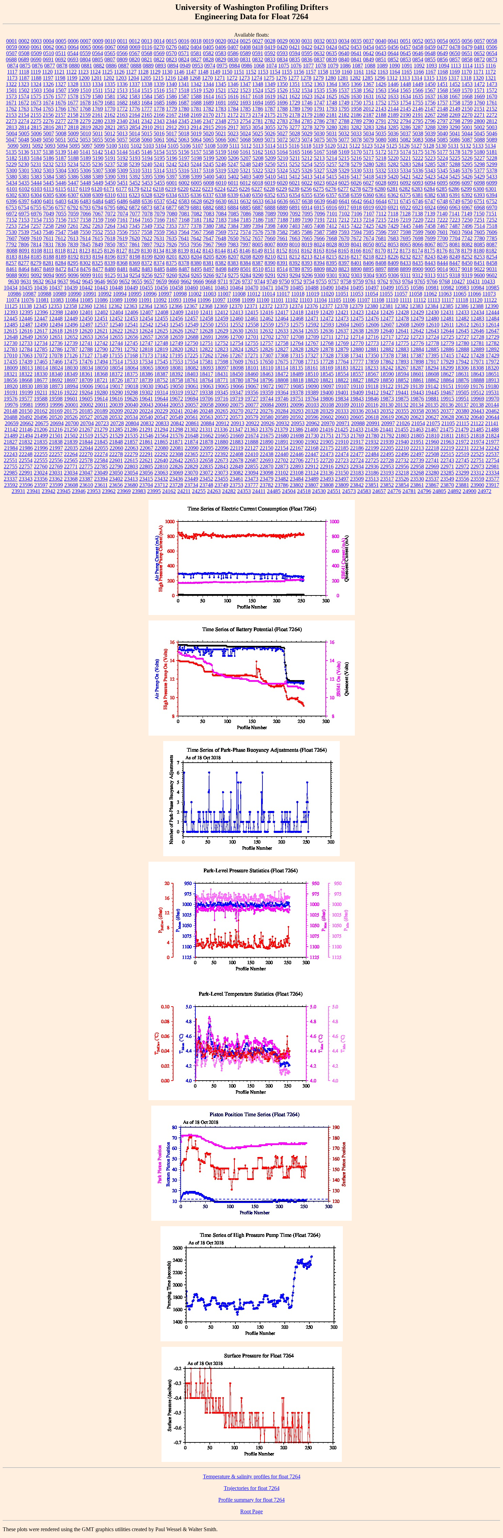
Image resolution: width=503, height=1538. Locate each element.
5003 (491, 127)
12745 (131, 343)
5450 (110, 183)
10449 (131, 288)
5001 (467, 127)
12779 (447, 343)
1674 (48, 103)
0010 (110, 41)
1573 (11, 96)
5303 (48, 170)
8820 (331, 269)
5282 (393, 164)
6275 (318, 189)
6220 (183, 189)
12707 (282, 337)
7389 (245, 226)
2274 (23, 121)
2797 (442, 121)
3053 (245, 127)
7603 (454, 232)
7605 (479, 232)
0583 (220, 53)
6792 (72, 207)
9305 (381, 275)
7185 (245, 220)
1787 (270, 109)
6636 (282, 201)
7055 (60, 214)
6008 (208, 183)
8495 (196, 269)
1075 (283, 66)
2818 (73, 127)
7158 (85, 220)
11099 (248, 300)
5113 (258, 146)
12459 (221, 318)
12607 (387, 325)
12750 (191, 343)
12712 (342, 337)
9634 (50, 281)
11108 (377, 300)
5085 (442, 140)
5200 (221, 158)
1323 (23, 84)
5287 (442, 164)
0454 (368, 47)
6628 (196, 201)
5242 (171, 164)
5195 (159, 158)
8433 (405, 263)
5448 (85, 183)
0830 (233, 59)
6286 (454, 189)
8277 (23, 263)
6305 (48, 195)
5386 (73, 177)
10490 (327, 288)
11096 (204, 300)
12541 (131, 325)
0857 (454, 59)
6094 (430, 183)
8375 (171, 263)
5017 (171, 133)
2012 (368, 109)
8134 (158, 251)
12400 (71, 312)
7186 (258, 220)
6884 (233, 207)
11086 (101, 300)
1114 (467, 66)
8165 (343, 251)
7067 (97, 214)
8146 (245, 251)
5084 (430, 140)
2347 (208, 121)
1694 (257, 103)
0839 (331, 59)
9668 (210, 281)
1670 (491, 96)
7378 (196, 226)
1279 (318, 78)
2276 (48, 121)
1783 (220, 109)
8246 (442, 257)
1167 (430, 72)
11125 (10, 306)
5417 (356, 177)
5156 (183, 152)
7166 (159, 220)
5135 (11, 152)
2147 (430, 109)
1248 (182, 78)
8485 (159, 269)
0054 (442, 41)
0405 (208, 47)
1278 (305, 78)
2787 (331, 121)
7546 (48, 232)
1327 (60, 84)
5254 (306, 164)
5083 (417, 140)
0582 (208, 53)
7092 (294, 214)
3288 (430, 127)
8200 (159, 257)
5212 (306, 158)
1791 (319, 109)
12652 (71, 337)
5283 (405, 164)
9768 (444, 281)
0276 (171, 47)
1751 (368, 103)
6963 (454, 207)
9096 (73, 275)
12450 (86, 318)
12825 (251, 349)
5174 (405, 152)
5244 (196, 164)
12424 (372, 312)
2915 (208, 127)
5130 (441, 146)
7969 (220, 244)
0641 (356, 53)
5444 (36, 183)
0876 (37, 66)
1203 (121, 78)
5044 (467, 133)
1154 (275, 72)
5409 (258, 177)
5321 (245, 170)
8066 (417, 244)
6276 (330, 189)
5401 (221, 177)
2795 (417, 121)
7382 (220, 226)
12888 (462, 349)
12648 (11, 337)
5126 (404, 146)
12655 (116, 337)
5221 (405, 158)
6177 (121, 189)
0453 (356, 47)
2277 (60, 121)
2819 (85, 127)
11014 (268, 294)
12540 (116, 325)
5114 (270, 146)
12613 (477, 325)
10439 (71, 288)
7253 (11, 226)
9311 (405, 275)
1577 (60, 96)
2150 (467, 109)
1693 (245, 103)
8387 (257, 263)
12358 (70, 306)
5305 (73, 170)
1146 (179, 72)
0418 (257, 47)
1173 (12, 78)
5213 (319, 158)
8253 (479, 257)
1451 (442, 84)
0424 (331, 47)
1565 (405, 90)
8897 (380, 269)
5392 (134, 177)
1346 (233, 84)
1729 (294, 103)
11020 (327, 294)
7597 (393, 232)
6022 (306, 183)
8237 (417, 257)
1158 (323, 72)
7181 (196, 220)
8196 (110, 257)
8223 (380, 257)
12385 (446, 306)
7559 (159, 232)
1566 (417, 90)
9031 (491, 269)
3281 (343, 127)
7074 (122, 214)
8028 (331, 244)
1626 (343, 96)
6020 (282, 183)
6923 (417, 207)
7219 (405, 220)
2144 (393, 109)
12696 (222, 337)
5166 (306, 152)
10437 (56, 288)
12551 (222, 325)
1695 (270, 103)
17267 (236, 355)
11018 (298, 294)
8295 (72, 263)
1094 (443, 66)
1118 (24, 72)
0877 (49, 66)
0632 (319, 53)
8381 (208, 263)
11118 (461, 300)
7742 (467, 238)
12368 (205, 306)
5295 (467, 164)
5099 (99, 146)
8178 (454, 251)
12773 (372, 343)
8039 (343, 244)
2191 (417, 115)
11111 (406, 300)
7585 (294, 232)
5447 (73, 183)
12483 (477, 318)
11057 (401, 294)
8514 (282, 269)
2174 (257, 115)
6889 (282, 207)
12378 (341, 306)
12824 (236, 349)
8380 (196, 263)
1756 (430, 103)
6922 (405, 207)
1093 (431, 66)
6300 (478, 189)
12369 (221, 306)
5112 (246, 146)
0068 (122, 47)
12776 (417, 343)
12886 (447, 349)
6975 (23, 214)
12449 (71, 318)
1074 (271, 66)
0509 (36, 53)
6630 (221, 201)
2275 (35, 121)
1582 (122, 96)
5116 (294, 146)
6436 (73, 201)
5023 (233, 133)
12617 (41, 331)
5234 (72, 164)
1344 (208, 84)
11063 (445, 294)
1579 (85, 96)
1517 (171, 90)
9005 (430, 269)
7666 (319, 238)
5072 (282, 140)
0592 (270, 53)
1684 (146, 103)
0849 (368, 59)
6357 (331, 195)
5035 (380, 133)
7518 (491, 226)
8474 (73, 269)
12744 (116, 343)
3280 (331, 127)
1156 (299, 72)
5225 (454, 158)
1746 (306, 103)
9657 (149, 281)
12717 (387, 337)
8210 (270, 257)
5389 (97, 177)
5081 (393, 140)
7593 (343, 232)
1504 (48, 90)
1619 (270, 96)
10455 (146, 288)
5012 (109, 133)
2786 (319, 121)
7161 (122, 220)
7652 (245, 238)
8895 (368, 269)
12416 (266, 312)
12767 (312, 343)
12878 (327, 349)
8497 (208, 269)
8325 (97, 263)
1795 (343, 109)
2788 (343, 121)
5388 (85, 177)
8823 (343, 269)
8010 (294, 244)
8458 (491, 263)
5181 (491, 152)
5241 (159, 164)
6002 (184, 183)
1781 (196, 109)
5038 (417, 133)
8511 (270, 269)
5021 (220, 133)
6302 (11, 195)
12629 (221, 331)
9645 (87, 281)
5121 (342, 146)
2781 (257, 121)
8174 (417, 251)
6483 (85, 201)
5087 (467, 140)
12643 (432, 331)
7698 (417, 238)
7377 (183, 226)
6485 (110, 201)
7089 (270, 214)
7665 (306, 238)
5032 (343, 133)
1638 (442, 96)
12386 (461, 306)
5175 (417, 152)
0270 (159, 47)
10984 (477, 288)
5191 (110, 158)
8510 (258, 269)
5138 (48, 152)
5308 (110, 170)
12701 (252, 337)
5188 (73, 158)
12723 (417, 337)
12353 (55, 306)
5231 (35, 164)
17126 (71, 355)
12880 (357, 349)
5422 (417, 177)
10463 (221, 288)
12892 (492, 349)
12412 (221, 312)
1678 (85, 103)
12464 (281, 318)
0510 (48, 53)
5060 (146, 140)
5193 (134, 158)
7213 (356, 220)
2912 (171, 127)
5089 (491, 140)
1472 (479, 84)
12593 (327, 325)
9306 (393, 275)
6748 (442, 201)
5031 (331, 133)
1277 (293, 78)
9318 (454, 275)
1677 (72, 103)
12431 (447, 312)
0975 (222, 66)
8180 (479, 251)
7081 (184, 214)
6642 (356, 201)
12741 (86, 343)
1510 (85, 90)
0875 (25, 66)
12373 (281, 306)
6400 (36, 201)
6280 (380, 189)
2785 (306, 121)
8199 (147, 257)
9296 (307, 275)
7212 (343, 220)
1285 (367, 78)
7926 (171, 244)
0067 (110, 47)
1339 (159, 84)
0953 (197, 66)
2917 (233, 127)
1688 (196, 103)
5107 (197, 146)
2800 (479, 121)
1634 (405, 96)
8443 (430, 263)
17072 (41, 355)
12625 (161, 331)
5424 (442, 177)
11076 (27, 300)
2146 (417, 109)
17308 (281, 355)
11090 (130, 300)
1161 (358, 72)
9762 (382, 281)
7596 (380, 232)
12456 (176, 318)
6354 (294, 195)
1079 (332, 66)
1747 (319, 103)
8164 (331, 251)
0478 (454, 47)
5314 (159, 170)
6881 (196, 207)
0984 (234, 66)
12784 (26, 349)
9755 (321, 281)
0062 (48, 47)
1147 (191, 72)
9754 (309, 281)
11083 (57, 300)
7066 (85, 214)
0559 (85, 53)
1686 (171, 103)
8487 (184, 269)
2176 (282, 115)
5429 (479, 177)
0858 (467, 59)
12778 (432, 343)
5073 (294, 140)
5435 (23, 183)
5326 (306, 170)
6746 (417, 201)
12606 (372, 325)
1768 (85, 109)
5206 (233, 158)
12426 (387, 312)
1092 (419, 66)
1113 (456, 66)
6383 (442, 195)
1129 (155, 72)
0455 (380, 47)
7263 (97, 226)
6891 (294, 207)
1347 (245, 84)
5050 (48, 140)
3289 (442, 127)
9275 (233, 275)
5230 (23, 164)
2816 (48, 127)
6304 (36, 195)
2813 (11, 127)
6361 (380, 195)
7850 (109, 244)
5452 (134, 183)
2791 (380, 121)
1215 (158, 78)
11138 (25, 306)
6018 (257, 183)
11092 (160, 300)
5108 (210, 146)
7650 (233, 238)
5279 (356, 164)
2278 (72, 121)
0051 (405, 41)
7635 (171, 238)
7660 (270, 238)
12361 (100, 306)
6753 (11, 207)
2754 (245, 121)
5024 (245, 133)
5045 (479, 133)
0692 (60, 59)
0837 (319, 59)
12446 (26, 318)
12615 (10, 331)
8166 (355, 251)
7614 (85, 238)
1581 (109, 96)
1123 (83, 72)
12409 (176, 312)
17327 (312, 355)
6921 (393, 207)
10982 (447, 288)
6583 (184, 201)
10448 (116, 288)
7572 (233, 232)
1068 (259, 66)
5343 (430, 170)
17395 (432, 355)
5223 (430, 158)
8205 (208, 257)
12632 (266, 331)
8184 (23, 257)
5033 (356, 133)
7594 (356, 232)
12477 (387, 318)
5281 (380, 164)
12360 (85, 306)
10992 (105, 294)
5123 (367, 146)
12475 (357, 318)
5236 (97, 164)
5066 (220, 140)
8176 (442, 251)
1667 (454, 96)
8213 (306, 257)
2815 (36, 127)
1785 (245, 109)
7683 (393, 238)
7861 (134, 244)
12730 (10, 343)
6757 (60, 207)
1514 (134, 90)
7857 (122, 244)
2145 (405, 109)
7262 (85, 226)
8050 (368, 244)
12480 (432, 318)
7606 (491, 232)
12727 (462, 337)
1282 (355, 78)
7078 (147, 214)
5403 (245, 177)
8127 (121, 251)
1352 (306, 84)
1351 (294, 84)
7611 (48, 238)
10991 (89, 294)
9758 (345, 281)
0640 (343, 53)
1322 (11, 84)
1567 (430, 90)
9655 (136, 281)
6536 (147, 201)
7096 (319, 214)
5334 (405, 170)
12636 (327, 331)
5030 (319, 133)
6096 (454, 183)
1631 (368, 96)
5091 (25, 146)
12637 (342, 331)
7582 (282, 232)
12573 (282, 325)
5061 (159, 140)
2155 (35, 115)
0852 (393, 59)
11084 (71, 300)
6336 (196, 195)
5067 (233, 140)
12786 (56, 349)
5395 (147, 177)
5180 (479, 152)
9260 (171, 275)
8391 (282, 263)
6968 (479, 207)
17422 (462, 355)
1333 (85, 84)
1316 (441, 78)
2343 (159, 121)
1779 (171, 109)
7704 (454, 238)
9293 (282, 275)
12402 (101, 312)
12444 (492, 312)
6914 (306, 207)
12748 (161, 343)
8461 (11, 269)
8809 (319, 269)
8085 (479, 244)
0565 (109, 53)
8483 (147, 269)
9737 (247, 281)
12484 (492, 318)
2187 (368, 115)
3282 (356, 127)
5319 (220, 170)
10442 (86, 288)
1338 (146, 84)
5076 (331, 140)
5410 (270, 177)
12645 (462, 331)
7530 (11, 232)
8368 (122, 263)
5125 (391, 146)
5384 (48, 177)
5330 (356, 170)
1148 (203, 72)
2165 (146, 115)
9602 (491, 275)
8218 (368, 257)
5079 (368, 140)
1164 (394, 72)
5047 (11, 140)
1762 (11, 109)
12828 (297, 349)
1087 (357, 66)
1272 (232, 78)
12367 (190, 306)
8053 (393, 244)
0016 (183, 41)
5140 (72, 152)
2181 (331, 115)
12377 (326, 306)
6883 (220, 207)
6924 (430, 207)
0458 (417, 47)
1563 (380, 90)
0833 (270, 59)
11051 (342, 294)
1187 (24, 78)
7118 (393, 214)
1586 (171, 96)
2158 (72, 115)
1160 (346, 72)
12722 (402, 337)
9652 (124, 281)
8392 (294, 263)
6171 (109, 189)
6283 (417, 189)
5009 (73, 133)
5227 (479, 158)
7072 (110, 214)
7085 (233, 214)
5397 (171, 177)
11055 (386, 294)
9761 (370, 281)
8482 (134, 269)
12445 (10, 318)
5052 (72, 140)
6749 (454, 201)
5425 (454, 177)
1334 (97, 84)
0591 (257, 53)
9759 (358, 281)
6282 (404, 189)
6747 (430, 201)
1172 (490, 72)
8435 (417, 263)
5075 (319, 140)
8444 (442, 263)
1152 (251, 72)
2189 (393, 115)
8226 (393, 257)
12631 (251, 331)
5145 (134, 152)
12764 (297, 343)
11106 (349, 300)
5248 (245, 164)
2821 (110, 127)
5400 (208, 177)
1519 (196, 90)
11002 (195, 294)
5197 (184, 158)
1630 (356, 96)
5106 (185, 146)
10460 (191, 288)
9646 (99, 281)
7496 (467, 226)
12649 (26, 337)
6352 (270, 195)
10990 (74, 294)
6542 (171, 201)
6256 (306, 189)
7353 (171, 226)
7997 (245, 244)
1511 (97, 90)
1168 (442, 72)
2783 (282, 121)
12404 (116, 312)
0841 (356, 59)
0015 (171, 41)
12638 (357, 331)
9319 (467, 275)
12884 (417, 349)
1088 (369, 66)
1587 (183, 96)
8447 (454, 263)
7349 (146, 226)
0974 (209, 66)
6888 (270, 207)
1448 (405, 84)
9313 (430, 275)
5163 (270, 152)
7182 (208, 220)
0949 (185, 66)
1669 (479, 96)
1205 (145, 78)
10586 (417, 288)
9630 (13, 281)
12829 (312, 349)
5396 (159, 177)
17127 (86, 355)
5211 (294, 158)
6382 (430, 195)
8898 (393, 269)
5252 (294, 164)
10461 (206, 288)
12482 (462, 318)
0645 (405, 53)
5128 (428, 146)
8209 (258, 257)
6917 (343, 207)
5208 (258, 158)
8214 (319, 257)
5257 (331, 164)
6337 (208, 195)
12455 (161, 318)
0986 (246, 66)
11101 (277, 300)
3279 (319, 127)
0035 (356, 41)
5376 (467, 170)
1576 (48, 96)
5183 (23, 158)
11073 (489, 294)
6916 (331, 207)
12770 (357, 343)
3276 (282, 127)
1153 (263, 72)
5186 (48, 158)
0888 (135, 66)
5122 (354, 146)
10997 (165, 294)
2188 (380, 115)
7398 (270, 226)
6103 (36, 189)
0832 (257, 59)
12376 (311, 306)
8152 (281, 251)
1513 (122, 90)
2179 (306, 115)
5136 (23, 152)
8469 (48, 269)
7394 (257, 226)
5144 (122, 152)
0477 (442, 47)
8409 (393, 263)
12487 (26, 325)
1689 (208, 103)
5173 (393, 152)
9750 (284, 281)
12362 (115, 306)
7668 (331, 238)
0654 (491, 53)
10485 (297, 288)
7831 (48, 244)
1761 (491, 103)
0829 (220, 59)
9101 (97, 275)
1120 (47, 72)
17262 (206, 355)
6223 (207, 189)
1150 (227, 72)
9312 (417, 275)
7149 (466, 214)
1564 (393, 90)
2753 (233, 121)
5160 (233, 152)
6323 (134, 195)
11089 (115, 300)
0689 (23, 59)
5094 (62, 146)
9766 (432, 281)
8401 (356, 263)
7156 (60, 220)
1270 (207, 78)
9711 (223, 281)
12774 (387, 343)
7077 (134, 214)
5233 (60, 164)
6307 (73, 195)
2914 (196, 127)
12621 (101, 331)
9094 (48, 275)
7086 (245, 214)
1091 (406, 66)
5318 (208, 170)
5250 (270, 164)
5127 (416, 146)
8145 (232, 251)
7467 (442, 226)
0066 (97, 47)
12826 (266, 349)
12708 (297, 337)
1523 (245, 90)
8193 (85, 257)
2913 (183, 127)
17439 (26, 362)
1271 (219, 78)
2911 (159, 127)
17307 (266, 355)
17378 (387, 355)
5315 (171, 170)
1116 (491, 66)
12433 (462, 312)
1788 (282, 109)
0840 (343, 59)
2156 (48, 115)
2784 (294, 121)
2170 (208, 115)
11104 (320, 300)
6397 (23, 201)
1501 (11, 90)
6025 (343, 183)
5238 (122, 164)
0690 (35, 59)
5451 (122, 183)
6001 (171, 183)
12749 (176, 343)
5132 (465, 146)
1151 (239, 72)
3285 (393, 127)
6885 (245, 207)
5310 (134, 170)
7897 (146, 244)
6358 (343, 195)
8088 (12, 251)
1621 (282, 96)
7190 (307, 220)
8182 (491, 251)
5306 (85, 170)
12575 (297, 325)
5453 (147, 183)
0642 (368, 53)
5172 (380, 152)
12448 (56, 318)
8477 (97, 269)
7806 (23, 244)
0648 (430, 53)
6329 (159, 195)
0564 (97, 53)
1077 (308, 66)
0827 (196, 59)
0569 (159, 53)
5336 (417, 170)
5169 (343, 152)
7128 (405, 214)
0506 (491, 47)
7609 (23, 238)
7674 (368, 238)
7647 (208, 238)
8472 (60, 269)
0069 (134, 47)
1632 (380, 96)
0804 (85, 59)
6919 (368, 207)
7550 (85, 232)
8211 (282, 257)
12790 (101, 349)
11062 (430, 294)
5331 (368, 170)
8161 (294, 251)
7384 (233, 226)
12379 (356, 306)
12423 (357, 312)
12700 (237, 337)
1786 (257, 109)
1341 (183, 84)
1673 (35, 103)
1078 (320, 66)
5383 (36, 177)
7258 (48, 226)
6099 (491, 183)
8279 (35, 263)
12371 (251, 306)
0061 (36, 47)
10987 (29, 294)
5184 (36, 158)
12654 (101, 337)
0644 (393, 53)
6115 (60, 189)
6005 (196, 183)
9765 (419, 281)
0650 (454, 53)
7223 (454, 220)
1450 (430, 84)
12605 (357, 325)
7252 (491, 220)
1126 (119, 72)
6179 (133, 189)
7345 (134, 226)
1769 (97, 109)
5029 (306, 133)
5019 (196, 133)
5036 (393, 133)
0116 (147, 47)
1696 (282, 103)
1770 (109, 109)
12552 (237, 325)
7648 (220, 238)
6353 (282, 195)
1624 (319, 96)
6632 (245, 201)
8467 (36, 269)
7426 (380, 226)
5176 (430, 152)
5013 (122, 133)
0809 (122, 59)
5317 (196, 170)
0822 (159, 59)
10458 (176, 288)
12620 (86, 331)
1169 (454, 72)
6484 (97, 201)
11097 (218, 300)
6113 (48, 189)
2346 (196, 121)
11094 (189, 300)
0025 (245, 41)
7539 (23, 232)
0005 (60, 41)
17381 (402, 355)
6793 (85, 207)
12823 (221, 349)
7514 (479, 226)
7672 (356, 238)
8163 (318, 251)
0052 (417, 41)
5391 (122, 177)
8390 (270, 263)
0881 (86, 66)
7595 (368, 232)
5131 (453, 146)
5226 (467, 158)
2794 (405, 121)
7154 (36, 220)
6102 (24, 189)
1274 (256, 78)
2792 (393, 121)
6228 (269, 189)
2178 (294, 115)
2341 (134, 121)
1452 (454, 84)
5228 (491, 158)
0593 (282, 53)
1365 (343, 84)
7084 (221, 214)
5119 (318, 146)
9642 (75, 281)
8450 (467, 263)
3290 (454, 127)
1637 (430, 96)
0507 (11, 53)
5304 (60, 170)
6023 (319, 183)
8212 (294, 257)
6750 (467, 201)
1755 (417, 103)
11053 (356, 294)
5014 (134, 133)
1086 (345, 66)
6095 (442, 183)
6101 (12, 189)
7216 (393, 220)
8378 (183, 263)
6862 (122, 207)
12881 (372, 349)
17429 (492, 355)
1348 (257, 84)
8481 (122, 269)
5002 (479, 127)
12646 (477, 331)
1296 (379, 78)
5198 (196, 158)
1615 (220, 96)
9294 (294, 275)
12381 (386, 306)
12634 (297, 331)
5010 (85, 133)
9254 (134, 275)
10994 (120, 294)
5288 (454, 164)
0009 (97, 41)
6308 (85, 195)
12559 (267, 325)
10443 (101, 288)
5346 (454, 170)
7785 (491, 238)
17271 (251, 355)
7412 (331, 226)
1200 (84, 78)
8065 (405, 244)
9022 (479, 269)
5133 (478, 146)
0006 (73, 41)
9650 (112, 281)
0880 (74, 66)
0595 (306, 53)
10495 (357, 288)
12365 (160, 306)
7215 (380, 220)
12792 (131, 349)
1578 (72, 96)
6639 (319, 201)
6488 (134, 201)
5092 (37, 146)
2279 (85, 121)
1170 (466, 72)
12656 (131, 337)
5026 (270, 133)
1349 (270, 84)
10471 (266, 288)
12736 (56, 343)
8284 (60, 263)
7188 (282, 220)
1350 (282, 84)
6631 (233, 201)
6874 (159, 207)
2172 (233, 115)
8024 (319, 244)
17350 (372, 355)
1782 (208, 109)
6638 (307, 201)
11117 (447, 300)
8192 (73, 257)
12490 (41, 325)
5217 (368, 158)
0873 (491, 59)
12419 (312, 312)
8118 (60, 251)
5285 (430, 164)
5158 (208, 152)
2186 (356, 115)
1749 (343, 103)
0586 (233, 53)
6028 (380, 183)
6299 (466, 189)
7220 (417, 220)
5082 (405, 140)
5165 (294, 152)
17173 (146, 355)
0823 (171, 59)
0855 (430, 59)
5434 (11, 183)
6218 (158, 189)
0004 (48, 41)
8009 (282, 244)
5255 (319, 164)
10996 (150, 294)
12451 (101, 318)
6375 (405, 195)
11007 (224, 294)
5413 (306, 177)
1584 (146, 96)
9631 (26, 281)
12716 (372, 337)
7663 (294, 238)
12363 (130, 306)
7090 (282, 214)
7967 (208, 244)
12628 (206, 331)
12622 (116, 331)
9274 (221, 275)
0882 (98, 66)
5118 (306, 146)
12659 (176, 337)
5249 (257, 164)
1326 (48, 84)
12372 (266, 306)
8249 (454, 257)
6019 (270, 183)
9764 (407, 281)
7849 (97, 244)
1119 (35, 72)
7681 (380, 238)
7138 (417, 214)
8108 (36, 251)
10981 (432, 288)
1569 (454, 90)
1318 (466, 78)
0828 (208, 59)
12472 (327, 318)
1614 (208, 96)
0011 (122, 41)
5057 (122, 140)
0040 (380, 41)
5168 (331, 152)
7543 (35, 232)
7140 (442, 214)
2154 (23, 115)
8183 (11, 257)
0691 (48, 59)
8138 (171, 251)
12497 (86, 325)
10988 (44, 294)
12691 (207, 337)
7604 (467, 232)
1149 (215, 72)
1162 (370, 72)
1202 (108, 78)
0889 (148, 66)
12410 (191, 312)
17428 (477, 355)
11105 (334, 300)
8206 (221, 257)
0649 (442, 53)
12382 (401, 306)
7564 (183, 232)
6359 (356, 195)
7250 (467, 220)
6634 (270, 201)
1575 (35, 96)
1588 (196, 96)
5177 (442, 152)
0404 (196, 47)
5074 (306, 140)
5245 (208, 164)
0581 (196, 53)
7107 (368, 214)
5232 (48, 164)
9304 (368, 275)
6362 (393, 195)
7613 (72, 238)
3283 (368, 127)
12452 (116, 318)
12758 (281, 343)
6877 (171, 207)
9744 (259, 281)
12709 (312, 337)
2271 (479, 115)
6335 (183, 195)
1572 (491, 90)
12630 (236, 331)
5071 (270, 140)
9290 (258, 275)
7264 (109, 226)
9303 (356, 275)
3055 (270, 127)
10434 (10, 288)
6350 (257, 195)
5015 (146, 133)
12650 (41, 337)
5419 (380, 177)
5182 (11, 158)
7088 (258, 214)
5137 (35, 152)
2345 (183, 121)
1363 (319, 84)
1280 (330, 78)
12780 (462, 343)
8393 (306, 263)
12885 (432, 349)
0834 (282, 59)
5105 (173, 146)
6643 (368, 201)
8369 (134, 263)
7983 (233, 244)
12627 (191, 331)
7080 (171, 214)
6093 (417, 183)
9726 (235, 281)
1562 (368, 90)
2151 (479, 109)
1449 (417, 84)
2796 (430, 121)
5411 (282, 177)
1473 (491, 84)
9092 (36, 275)
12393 (11, 312)
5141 (85, 152)
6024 (331, 183)
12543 (161, 325)
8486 (171, 269)
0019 (208, 41)
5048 (23, 140)
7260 (60, 226)
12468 (297, 318)
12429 (417, 312)
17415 (447, 355)
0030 (294, 41)
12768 (327, 343)
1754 (405, 103)
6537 (159, 201)
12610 (432, 325)
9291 (270, 275)
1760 (479, 103)
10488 (312, 288)
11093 (174, 300)
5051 (60, 140)
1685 (159, 103)
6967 (467, 207)
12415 (251, 312)
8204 (196, 257)
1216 (170, 78)
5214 (331, 158)
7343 (122, 226)
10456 (161, 288)
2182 (343, 115)
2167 (171, 115)
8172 (392, 251)
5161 (245, 152)
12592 (312, 325)
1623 (306, 96)
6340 (245, 195)
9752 (296, 281)
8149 (257, 251)
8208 (245, 257)
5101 (123, 146)
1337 (134, 84)
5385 (60, 177)
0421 (294, 47)
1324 (35, 84)
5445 (48, 183)
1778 (159, 109)
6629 (208, 201)
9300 (319, 275)
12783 (10, 349)
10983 (462, 288)
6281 (392, 189)
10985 (492, 288)
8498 (221, 269)
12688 (191, 337)
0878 (61, 66)
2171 (220, 115)
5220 (393, 158)
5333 (393, 170)
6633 (258, 201)
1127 (131, 72)
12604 (342, 325)
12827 (281, 349)
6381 (417, 195)
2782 (270, 121)
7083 (208, 214)
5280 (368, 164)
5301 (23, 170)
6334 (171, 195)
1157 (311, 72)
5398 (184, 177)
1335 (109, 84)
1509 (73, 90)
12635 (312, 331)
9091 (23, 275)
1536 (331, 90)
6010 (221, 183)
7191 (319, 220)
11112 (419, 300)
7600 (430, 232)
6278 (355, 189)
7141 (454, 214)
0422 (306, 47)
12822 (206, 349)
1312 (392, 78)
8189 (60, 257)
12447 (41, 318)
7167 (171, 220)
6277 (343, 189)
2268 (442, 115)
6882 (208, 207)
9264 (184, 275)
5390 (110, 177)
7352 (159, 226)
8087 (491, 244)
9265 (196, 275)
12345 (40, 306)
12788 (86, 349)
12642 (417, 331)
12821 (191, 349)
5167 (319, 152)
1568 (442, 90)
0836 (306, 59)
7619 (122, 238)
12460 (236, 318)
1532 (294, 90)
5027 (282, 133)
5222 (417, 158)
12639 (372, 331)
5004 (11, 133)
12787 (71, 349)
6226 (244, 189)
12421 (342, 312)
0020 (220, 41)
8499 (233, 269)
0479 (467, 47)
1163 (382, 72)
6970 (491, 207)
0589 (245, 53)
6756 (48, 207)
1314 (416, 78)
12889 (477, 349)
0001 (11, 41)
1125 (107, 72)
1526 (282, 90)
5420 (393, 177)
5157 (196, 152)
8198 (134, 257)
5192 (122, 158)
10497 (372, 288)
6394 (491, 195)
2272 (491, 115)
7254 (23, 226)
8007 (270, 244)
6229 (281, 189)
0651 (467, 53)
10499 (387, 288)
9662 (186, 281)
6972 (11, 214)
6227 (257, 189)
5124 (379, 146)
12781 (477, 343)
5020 (208, 133)
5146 (146, 152)
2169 (196, 115)
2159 (85, 115)
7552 (97, 232)
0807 (109, 59)
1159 (335, 72)
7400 (282, 226)
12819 (161, 349)
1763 (23, 109)
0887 (123, 66)
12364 (145, 306)
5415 (331, 177)
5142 (97, 152)
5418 (368, 177)
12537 (101, 325)
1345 (220, 84)
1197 (48, 78)
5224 (442, 158)
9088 (11, 275)
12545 (176, 325)
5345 (442, 170)
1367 (368, 84)
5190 (97, 158)
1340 (171, 84)
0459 (430, 47)
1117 (12, 72)
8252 (467, 257)
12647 (492, 331)
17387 (417, 355)
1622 (294, 96)
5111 (234, 146)
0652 (479, 53)
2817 (60, 127)
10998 (180, 294)
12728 (477, 337)
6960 (442, 207)
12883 (402, 349)
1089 (382, 66)
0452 (343, 47)
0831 (245, 59)
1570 (467, 90)
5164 (282, 152)
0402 (183, 47)
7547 (60, 232)
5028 (294, 133)
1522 (233, 90)
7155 (48, 220)
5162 (257, 152)
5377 (479, 170)
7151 (491, 214)
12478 (402, 318)
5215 (343, 158)
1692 (233, 103)
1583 (134, 96)
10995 (135, 294)
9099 (85, 275)
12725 (447, 337)
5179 (467, 152)
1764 (35, 109)
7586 (306, 232)
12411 (206, 312)
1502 (23, 90)
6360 (368, 195)
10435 (26, 288)
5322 (257, 170)
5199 (208, 158)
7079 (159, 214)
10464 (236, 288)
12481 (447, 318)
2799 (467, 121)
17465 (41, 362)
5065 (208, 140)
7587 (319, 232)
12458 (206, 318)
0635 (331, 53)
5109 (222, 146)
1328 (72, 84)
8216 (343, 257)
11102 (291, 300)
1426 (380, 84)
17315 (297, 355)
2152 (491, 109)
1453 (467, 84)
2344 (171, 121)
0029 (282, 41)
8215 (331, 257)
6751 (479, 201)
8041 (356, 244)
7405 (306, 226)
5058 (134, 140)
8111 (48, 251)
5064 (196, 140)
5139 (60, 152)
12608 (402, 325)
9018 (467, 269)
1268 (195, 78)
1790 (306, 109)
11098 (233, 300)
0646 (417, 53)
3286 (405, 127)
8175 (429, 251)
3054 (257, 127)
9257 (159, 275)
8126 (109, 251)
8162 (306, 251)
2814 (23, 127)
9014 (442, 269)
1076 (296, 66)
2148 (442, 109)
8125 (97, 251)
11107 (363, 300)
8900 (417, 269)
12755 (251, 343)
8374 (159, 263)
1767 (72, 109)
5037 (405, 133)
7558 (146, 232)
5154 (159, 152)
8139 (183, 251)
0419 (270, 47)
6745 (405, 201)
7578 (270, 232)
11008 (239, 294)
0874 (12, 66)
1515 (146, 90)
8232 (405, 257)
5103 (148, 146)
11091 (145, 300)
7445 (405, 226)
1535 (319, 90)
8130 (146, 251)
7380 (208, 226)
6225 (232, 189)
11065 (459, 294)
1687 (183, 103)
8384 (245, 263)
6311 (122, 195)
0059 (11, 47)
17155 (116, 355)
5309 (122, 170)
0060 (23, 47)
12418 (297, 312)
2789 (356, 121)
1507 (60, 90)
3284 (380, 127)
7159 (97, 220)
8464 (23, 269)
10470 (251, 288)
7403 (294, 226)
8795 (306, 269)
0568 (146, 53)
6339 (233, 195)
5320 (233, 170)
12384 (431, 306)
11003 (209, 294)
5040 (442, 133)
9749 (272, 281)
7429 (393, 226)
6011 (233, 183)
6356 (319, 195)
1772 (122, 109)
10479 (281, 288)
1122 (71, 72)
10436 (41, 288)
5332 (380, 170)
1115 (479, 66)
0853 (405, 59)
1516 (159, 90)
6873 (146, 207)
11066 (474, 294)
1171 (478, 72)
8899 (405, 269)
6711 (393, 201)
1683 (134, 103)
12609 (417, 325)
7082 (196, 214)
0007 (85, 41)
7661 (282, 238)
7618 (109, 238)
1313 (404, 78)
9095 (60, 275)
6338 (220, 195)
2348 (220, 121)
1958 (356, 109)
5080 (380, 140)
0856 (442, 59)
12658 (161, 337)
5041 (454, 133)
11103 (305, 300)
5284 (417, 164)
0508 (23, 53)
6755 (35, 207)
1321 (490, 78)
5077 (343, 140)
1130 (167, 72)
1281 (342, 78)
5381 (23, 177)
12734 (41, 343)
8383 (233, 263)
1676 (60, 103)
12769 (342, 343)
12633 (281, 331)
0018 (196, 41)
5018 (183, 133)
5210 (282, 158)
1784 (233, 109)
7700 (442, 238)
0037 (368, 41)
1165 (406, 72)
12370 (236, 306)
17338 (342, 355)
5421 (405, 177)
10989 (59, 294)
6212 (146, 189)
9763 (395, 281)
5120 (330, 146)
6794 (97, 207)
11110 (392, 300)
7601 (442, 232)
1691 (220, 103)
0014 (159, 41)
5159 (220, 152)
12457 (191, 318)
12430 (432, 312)
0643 (380, 53)
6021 (294, 183)
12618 (56, 331)
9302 (344, 275)
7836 (60, 244)
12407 (146, 312)
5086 (454, 140)
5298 (479, 164)
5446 (60, 183)
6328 (146, 195)
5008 (60, 133)
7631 (159, 238)
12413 (236, 312)
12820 (176, 349)
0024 (233, 41)
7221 (430, 220)
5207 (245, 158)
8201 (171, 257)
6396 (11, 201)
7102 (344, 214)
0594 (294, 53)
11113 (433, 300)
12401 (86, 312)
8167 (368, 251)
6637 (294, 201)
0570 (171, 53)
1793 (331, 109)
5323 (270, 170)
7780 (479, 238)
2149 (454, 109)
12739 (71, 343)
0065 (85, 47)
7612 (60, 238)
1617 (245, 96)
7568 (208, 232)
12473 (342, 318)
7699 (430, 238)
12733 (26, 343)
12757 (266, 343)
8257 (11, 263)
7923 (159, 244)
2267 (430, 115)
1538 (356, 90)
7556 (122, 232)
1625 (331, 96)
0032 (319, 41)
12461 (251, 318)
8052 (380, 244)
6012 (245, 183)
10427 (458, 281)
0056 (467, 41)
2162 (109, 115)
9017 (454, 269)
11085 (86, 300)
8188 (48, 257)
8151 (269, 251)
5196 (171, 158)
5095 (74, 146)
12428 (402, 312)
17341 (357, 355)
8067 (430, 244)
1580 (97, 96)
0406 (220, 47)
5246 (220, 164)
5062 (171, 140)
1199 (72, 78)
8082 (467, 244)
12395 (26, 312)
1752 (380, 103)
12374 (296, 306)
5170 (356, 152)
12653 (86, 337)
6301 (491, 189)
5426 (467, 177)
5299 (491, 164)
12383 (416, 306)
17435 (10, 362)
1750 (356, 103)
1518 (183, 90)
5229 (11, 164)
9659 (161, 281)
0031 (306, 41)
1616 (233, 96)
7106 (356, 214)
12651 (56, 337)
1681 (109, 103)
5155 (171, 152)
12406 (131, 312)
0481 (479, 47)
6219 (170, 189)
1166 (418, 72)
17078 (56, 355)
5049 (35, 140)
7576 (257, 232)
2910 (147, 127)
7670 (343, 238)
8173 (405, 251)
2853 (122, 127)
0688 (11, 59)
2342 (146, 121)
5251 (282, 164)
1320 (478, 78)
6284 (429, 189)
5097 (86, 146)
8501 (245, 269)
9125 (110, 275)
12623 (131, 331)
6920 (380, 207)
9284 (245, 275)
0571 (183, 53)
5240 (146, 164)
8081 (454, 244)
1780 (183, 109)
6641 (344, 201)
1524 (257, 90)
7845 (85, 244)
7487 (454, 226)
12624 (146, 331)
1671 (11, 103)
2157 (60, 115)
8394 (319, 263)
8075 (442, 244)
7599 (417, 232)
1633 (393, 96)
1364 (331, 84)
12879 (342, 349)
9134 (122, 275)
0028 (270, 41)
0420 (282, 47)
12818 (146, 349)
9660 (173, 281)
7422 (356, 226)
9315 (442, 275)
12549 (191, 325)
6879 (183, 207)
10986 (14, 294)
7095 (307, 214)
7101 (331, 214)
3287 (417, 127)
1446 (393, 84)
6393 (479, 195)
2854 (134, 127)
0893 (160, 66)
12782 (492, 343)
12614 (492, 325)
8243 (430, 257)
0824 (183, 59)
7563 (171, 232)
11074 (13, 300)
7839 (72, 244)
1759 (467, 103)
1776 (134, 109)
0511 (60, 53)
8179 (466, 251)
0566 (122, 53)
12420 (327, 312)
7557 (134, 232)
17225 (191, 355)
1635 (417, 96)
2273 (11, 121)
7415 (343, 226)
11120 (475, 300)
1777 (146, 109)
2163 (122, 115)
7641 (183, 238)
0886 (111, 66)
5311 (147, 170)
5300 (11, 170)
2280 (97, 121)
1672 (23, 103)
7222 (442, 220)
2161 (97, 115)
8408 (380, 263)
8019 (306, 244)
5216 (356, 158)
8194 (97, 257)
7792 (11, 244)
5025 (257, 133)
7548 (72, 232)
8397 (343, 263)
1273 (244, 78)
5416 (343, 177)
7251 (479, 220)
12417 (281, 312)
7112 (381, 214)
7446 (417, 226)
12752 (221, 343)
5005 (23, 133)
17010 (10, 355)
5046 (491, 133)
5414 (319, 177)
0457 (405, 47)
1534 (306, 90)
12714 (357, 337)
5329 (343, 170)
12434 (477, 312)
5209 (270, 158)
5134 (490, 146)
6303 (23, 195)
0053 (430, 41)
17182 (161, 355)
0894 (172, 66)
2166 (159, 115)
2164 (134, 115)
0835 (294, 59)
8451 (479, 263)
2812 (491, 121)
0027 (257, 41)
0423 (319, 47)
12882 (387, 349)
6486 (122, 201)
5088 (479, 140)
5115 (282, 146)
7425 (368, 226)
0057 (479, 41)
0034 (343, 41)
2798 (454, 121)
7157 (73, 220)
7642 (196, 238)
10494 (342, 288)
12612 (462, 325)
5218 (380, 158)
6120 (96, 189)
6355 (306, 195)
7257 (35, 226)
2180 (319, 115)
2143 (380, 109)
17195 (176, 355)
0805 (97, 59)
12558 (252, 325)
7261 (72, 226)
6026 (356, 183)
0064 (73, 47)
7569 (220, 232)
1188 (36, 78)
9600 (479, 275)
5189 (85, 158)
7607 (11, 238)
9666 (198, 281)
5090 (13, 146)
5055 (97, 140)
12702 (267, 337)
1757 (442, 103)
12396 (41, 312)
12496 (71, 325)
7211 (331, 220)
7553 (109, 232)
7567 (196, 232)
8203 (184, 257)
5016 (159, 133)
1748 (331, 103)
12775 (402, 343)
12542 (146, 325)
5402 (233, 177)
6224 (220, 189)
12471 (312, 318)
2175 (270, 115)
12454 (146, 318)
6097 (467, 183)
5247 (233, 164)
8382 (220, 263)
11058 (415, 294)
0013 (146, 41)
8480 (110, 269)
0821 (146, 59)
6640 (331, 201)
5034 (368, 133)
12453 (131, 318)
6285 (441, 189)
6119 (84, 189)
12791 (116, 349)
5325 (294, 170)
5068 (245, 140)
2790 (368, 121)
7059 (73, 214)
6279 (367, 189)
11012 (253, 294)
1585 (159, 96)
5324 (282, 170)
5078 (356, 140)
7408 (319, 226)
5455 (159, 183)
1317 (453, 78)
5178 (454, 152)
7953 (183, 244)
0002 (23, 41)
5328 (331, 170)
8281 (48, 263)
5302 (36, 170)
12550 (207, 325)
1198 (60, 78)
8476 (85, 269)
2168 (183, 115)
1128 (143, 72)
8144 (220, 251)
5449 (97, 183)
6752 (491, 201)
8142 (195, 251)
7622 (146, 238)
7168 (184, 220)
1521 (220, 90)
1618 (257, 96)
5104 (160, 146)
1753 (393, 103)
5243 (183, 164)
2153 (11, 115)
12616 (26, 331)
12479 (417, 318)
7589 (331, 232)
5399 (196, 177)
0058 (491, 41)
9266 (208, 275)
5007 (48, 133)
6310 (110, 195)
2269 (454, 115)
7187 (270, 220)
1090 (394, 66)
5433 (491, 177)
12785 (41, 349)
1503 (36, 90)
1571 (479, 90)
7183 (221, 220)
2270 (467, 115)
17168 (131, 355)
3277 (294, 127)
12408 (161, 312)
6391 (454, 195)
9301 (331, 275)
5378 (491, 170)
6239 (293, 189)
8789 (294, 269)
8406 (368, 263)
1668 (467, 96)
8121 (72, 251)
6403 (60, 201)
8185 (36, 257)
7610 (36, 238)
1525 (270, 90)
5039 (430, 133)
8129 (134, 251)
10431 (473, 281)
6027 (368, 183)
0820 (134, 59)
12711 (327, 337)
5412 (294, 177)
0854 (417, 59)
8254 (491, 257)
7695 (405, 238)
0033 (331, 41)
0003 (36, 41)
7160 (110, 220)
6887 (257, 207)
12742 (101, 343)
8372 (146, 263)
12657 (146, 337)
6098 (479, 183)
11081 (42, 300)
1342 (196, 84)
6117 (72, 189)
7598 (405, 232)
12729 (492, 337)
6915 (319, 207)
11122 (490, 300)
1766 (60, 109)
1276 (281, 78)
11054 (371, 294)
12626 (176, 331)
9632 (38, 281)
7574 (245, 232)
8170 (380, 251)
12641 (402, 331)
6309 (97, 195)
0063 (60, 47)
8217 (356, 257)
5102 (136, 146)
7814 (35, 244)
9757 (333, 281)
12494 (56, 325)
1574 (23, 96)
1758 (454, 103)
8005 (257, 244)
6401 (48, 201)
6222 (195, 189)
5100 (111, 146)
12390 (492, 306)
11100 (262, 300)
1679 (97, 103)
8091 (24, 251)
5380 (11, 177)
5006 (36, 133)
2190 (405, 115)
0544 (72, 53)
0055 (454, 41)
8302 (85, 263)
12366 (175, 306)
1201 (96, 78)
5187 (60, 158)
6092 (405, 183)
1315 (429, 78)
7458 (430, 226)
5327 (319, 170)
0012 (134, 41)
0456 (393, 47)
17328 (327, 355)
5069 (257, 140)
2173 (245, 115)
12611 (447, 325)
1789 (294, 109)
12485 (11, 325)
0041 (393, 41)
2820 (97, 127)
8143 (208, 251)
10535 (402, 288)
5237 (109, 164)
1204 (133, 78)
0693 (72, 59)
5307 (97, 170)
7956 (196, 244)
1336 (122, 84)
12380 (371, 306)
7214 (368, 220)
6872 (134, 207)
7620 (134, 238)
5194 (147, 158)
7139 (429, 214)
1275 (268, 78)
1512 (109, 90)
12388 (476, 306)
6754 (23, 207)
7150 (479, 214)
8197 (122, 257)
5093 (49, 146)
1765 (48, 109)
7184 (233, 220)
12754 (236, 343)
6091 (393, 183)
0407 (233, 47)
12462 (266, 318)
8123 (84, 251)
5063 (183, 140)
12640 (387, 331)
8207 (233, 257)
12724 (432, 337)
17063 (26, 355)
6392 (467, 195)
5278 (343, 164)
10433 (488, 281)
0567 (134, 53)
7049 (48, 214)
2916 (220, 127)
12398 (56, 312)
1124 (95, 72)
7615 (97, 238)
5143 (109, 152)
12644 (447, 331)
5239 (134, 164)
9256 (147, 275)
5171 (368, 152)
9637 (62, 281)
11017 (283, 294)
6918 (356, 207)
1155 (287, 72)
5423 (430, 177)
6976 (36, 214)
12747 (146, 343)
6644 (381, 201)
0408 (245, 47)
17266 (221, 355)
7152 (11, 220)
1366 (356, 84)
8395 (331, 263)
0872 (479, 59)
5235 (85, 164)
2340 (122, 121)
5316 (183, 170)
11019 (312, 294)
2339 (109, 121)
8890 (356, 269)
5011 (97, 133)
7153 (23, 220)
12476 (372, 318)
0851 (380, 59)
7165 (147, 220)
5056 (109, 140)
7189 (294, 220)
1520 (208, 90)
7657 (257, 238)
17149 (101, 355)
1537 (343, 90)
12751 (206, 343)
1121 (59, 72)
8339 (109, 263)
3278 (306, 127)
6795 (109, 207)
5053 (85, 140)
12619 (71, 331)
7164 (134, 220)
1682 (122, 103)
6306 (60, 195)
